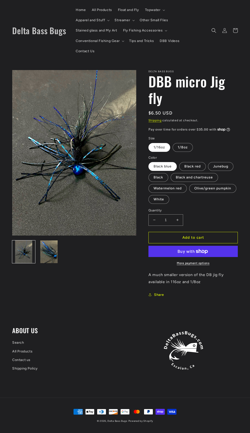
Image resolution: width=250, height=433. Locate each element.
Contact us (21, 360)
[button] (154, 10)
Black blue (163, 166)
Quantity (155, 210)
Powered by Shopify (140, 421)
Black (158, 177)
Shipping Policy (25, 368)
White (159, 199)
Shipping (155, 120)
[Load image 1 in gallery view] (23, 251)
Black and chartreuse (194, 177)
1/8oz (183, 147)
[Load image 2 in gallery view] (49, 251)
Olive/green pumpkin (212, 188)
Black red (192, 166)
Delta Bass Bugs (117, 421)
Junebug (220, 166)
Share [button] (159, 295)
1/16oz (159, 147)
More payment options (193, 263)
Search (18, 342)
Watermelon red (168, 188)
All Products (22, 351)
